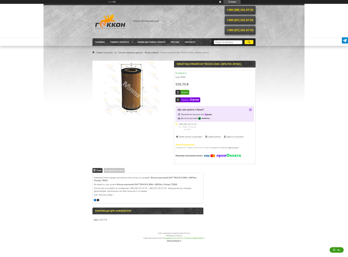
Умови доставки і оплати (151, 42)
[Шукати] (249, 42)
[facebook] (95, 200)
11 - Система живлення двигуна (129, 52)
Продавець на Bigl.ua (174, 236)
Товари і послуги (119, 42)
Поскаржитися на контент (173, 238)
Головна (100, 42)
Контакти (190, 42)
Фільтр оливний (152, 52)
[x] (98, 200)
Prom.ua (187, 233)
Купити (184, 92)
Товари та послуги (104, 52)
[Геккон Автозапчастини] (110, 21)
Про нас (175, 42)
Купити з (185, 100)
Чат (338, 250)
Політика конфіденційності (194, 238)
